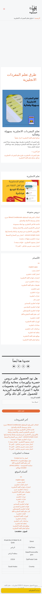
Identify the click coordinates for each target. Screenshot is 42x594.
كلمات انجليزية (35, 318)
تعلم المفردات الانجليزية (32, 155)
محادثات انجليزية (34, 325)
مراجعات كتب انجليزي (32, 329)
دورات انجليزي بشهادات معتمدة (29, 239)
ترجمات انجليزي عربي (32, 281)
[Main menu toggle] (4, 9)
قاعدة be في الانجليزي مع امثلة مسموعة (26, 224)
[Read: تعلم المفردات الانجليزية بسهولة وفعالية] (20, 108)
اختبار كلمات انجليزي (33, 274)
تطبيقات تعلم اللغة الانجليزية (30, 285)
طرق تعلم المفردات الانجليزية (14, 155)
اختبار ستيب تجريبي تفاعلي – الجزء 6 (28, 246)
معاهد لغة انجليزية (34, 332)
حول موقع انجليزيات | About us (21, 460)
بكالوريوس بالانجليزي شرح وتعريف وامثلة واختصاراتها (22, 231)
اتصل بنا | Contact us (21, 458)
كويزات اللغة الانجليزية (32, 321)
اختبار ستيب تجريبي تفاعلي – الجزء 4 (21, 449)
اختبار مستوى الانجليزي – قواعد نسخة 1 (27, 242)
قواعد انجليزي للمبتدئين (32, 303)
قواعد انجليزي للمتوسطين (31, 310)
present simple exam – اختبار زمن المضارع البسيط (23, 235)
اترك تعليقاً (18, 138)
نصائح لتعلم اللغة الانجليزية (31, 340)
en (39, 263)
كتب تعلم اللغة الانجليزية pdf (30, 314)
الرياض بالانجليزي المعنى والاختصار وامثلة (26, 228)
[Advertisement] (21, 42)
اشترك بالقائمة (21, 410)
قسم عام (37, 299)
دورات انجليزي (35, 292)
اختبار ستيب (36, 270)
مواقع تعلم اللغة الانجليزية (31, 336)
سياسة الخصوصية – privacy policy (21, 465)
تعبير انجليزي (35, 289)
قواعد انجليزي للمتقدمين (32, 307)
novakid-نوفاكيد (21, 468)
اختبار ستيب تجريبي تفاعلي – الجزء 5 (21, 447)
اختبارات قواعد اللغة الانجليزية (30, 278)
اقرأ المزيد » (36, 151)
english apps (33, 267)
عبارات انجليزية (35, 296)
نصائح (38, 158)
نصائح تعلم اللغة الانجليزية (27, 158)
